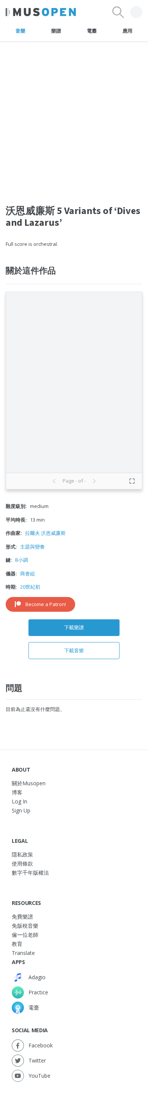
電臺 (91, 30)
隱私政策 (22, 854)
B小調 (21, 559)
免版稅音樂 (25, 925)
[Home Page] (41, 12)
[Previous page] (54, 481)
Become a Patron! (45, 604)
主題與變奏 (32, 546)
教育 (17, 943)
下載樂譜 (74, 627)
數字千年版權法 (30, 872)
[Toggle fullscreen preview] (132, 481)
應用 (127, 30)
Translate (23, 952)
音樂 (20, 30)
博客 (17, 792)
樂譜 (56, 30)
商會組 (27, 573)
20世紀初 (30, 586)
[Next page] (94, 481)
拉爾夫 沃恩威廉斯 (45, 533)
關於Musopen (29, 783)
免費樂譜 (22, 916)
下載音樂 (74, 650)
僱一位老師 (25, 934)
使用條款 (22, 863)
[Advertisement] (74, 115)
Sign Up (21, 810)
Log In (19, 801)
